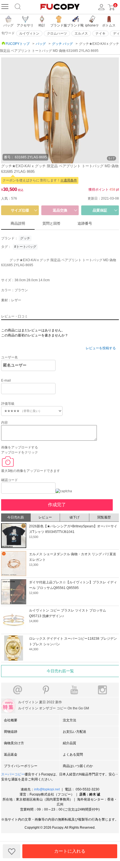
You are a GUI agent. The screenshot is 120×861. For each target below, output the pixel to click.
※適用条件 (68, 180)
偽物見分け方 (14, 743)
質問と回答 (51, 223)
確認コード (9, 480)
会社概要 (10, 720)
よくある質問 (73, 754)
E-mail (6, 380)
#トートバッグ (25, 247)
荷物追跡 (10, 732)
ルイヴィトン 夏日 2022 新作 (40, 702)
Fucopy (57, 828)
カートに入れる (69, 851)
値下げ (74, 517)
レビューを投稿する (101, 348)
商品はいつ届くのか (78, 766)
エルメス (81, 33)
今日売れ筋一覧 (60, 671)
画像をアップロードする (19, 447)
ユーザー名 (9, 357)
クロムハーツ (57, 33)
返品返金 (10, 754)
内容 (4, 423)
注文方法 (69, 720)
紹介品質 (69, 743)
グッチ (25, 238)
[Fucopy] (5, 7)
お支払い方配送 (74, 732)
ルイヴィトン (29, 33)
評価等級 (8, 404)
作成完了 (57, 504)
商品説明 (18, 223)
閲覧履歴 (104, 517)
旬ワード (8, 33)
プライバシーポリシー (20, 766)
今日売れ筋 (15, 517)
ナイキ (100, 33)
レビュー (45, 517)
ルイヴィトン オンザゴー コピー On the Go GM (53, 708)
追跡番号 (85, 223)
